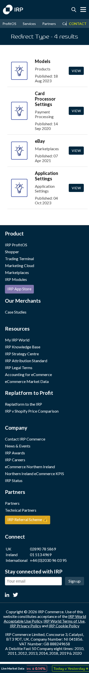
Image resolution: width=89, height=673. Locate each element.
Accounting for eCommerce (28, 374)
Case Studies (15, 312)
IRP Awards (15, 452)
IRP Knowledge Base (22, 346)
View (76, 71)
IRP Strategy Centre (22, 353)
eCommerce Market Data (27, 381)
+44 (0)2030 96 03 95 (48, 560)
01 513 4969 (40, 554)
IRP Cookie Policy (64, 625)
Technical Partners (20, 510)
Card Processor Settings (45, 99)
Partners (49, 23)
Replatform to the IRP (23, 404)
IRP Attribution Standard (26, 360)
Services (29, 23)
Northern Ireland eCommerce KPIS (34, 473)
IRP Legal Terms (18, 367)
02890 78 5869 (43, 549)
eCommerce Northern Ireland (30, 466)
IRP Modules (16, 279)
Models (42, 61)
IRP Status (13, 480)
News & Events (17, 445)
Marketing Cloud (19, 265)
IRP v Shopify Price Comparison (32, 411)
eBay (40, 141)
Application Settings (46, 175)
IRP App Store (19, 288)
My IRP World (17, 339)
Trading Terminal (19, 258)
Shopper (12, 251)
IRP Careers (15, 459)
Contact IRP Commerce (25, 439)
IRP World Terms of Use (64, 621)
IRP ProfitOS (16, 244)
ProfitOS (9, 23)
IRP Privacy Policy (25, 625)
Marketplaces (17, 272)
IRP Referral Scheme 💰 (27, 519)
